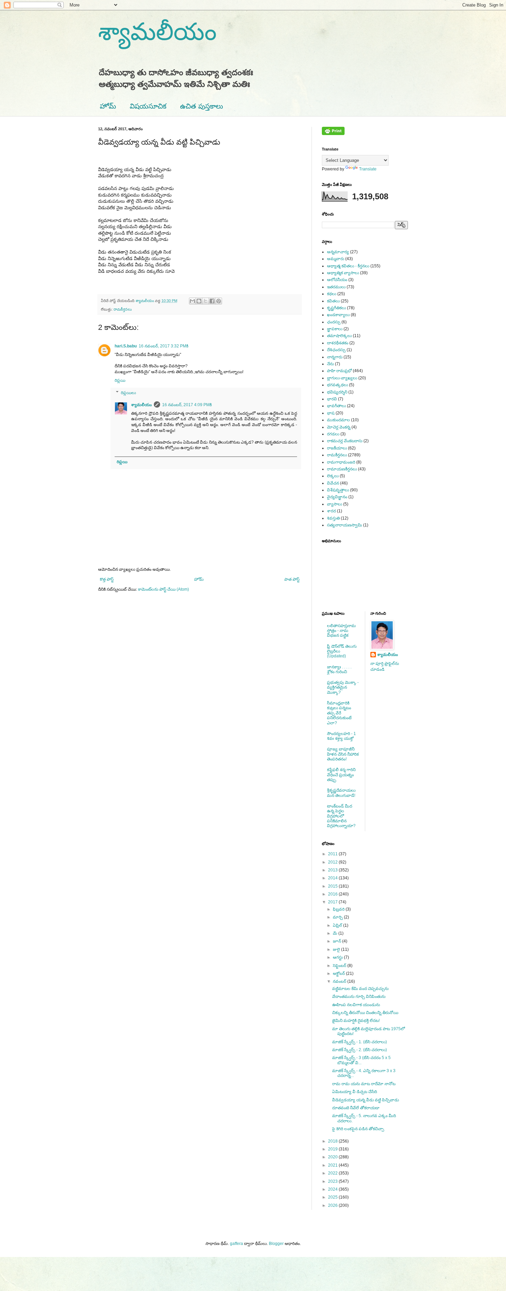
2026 (333, 1205)
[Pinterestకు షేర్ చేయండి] (218, 301)
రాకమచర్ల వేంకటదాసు (344, 440)
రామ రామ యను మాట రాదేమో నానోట (364, 1083)
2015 (333, 886)
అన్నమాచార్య (338, 251)
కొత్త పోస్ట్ (107, 579)
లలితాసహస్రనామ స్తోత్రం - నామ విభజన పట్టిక (341, 630)
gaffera (236, 1243)
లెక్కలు (333, 476)
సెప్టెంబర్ (340, 965)
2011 (333, 854)
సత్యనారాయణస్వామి (344, 525)
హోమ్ (108, 106)
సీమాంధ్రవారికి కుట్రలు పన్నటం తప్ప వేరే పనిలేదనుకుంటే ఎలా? (339, 713)
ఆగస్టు (338, 957)
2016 (333, 894)
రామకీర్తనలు (123, 309)
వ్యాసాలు (334, 504)
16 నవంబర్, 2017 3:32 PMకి (163, 346)
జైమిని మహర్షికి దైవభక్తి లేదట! (356, 1020)
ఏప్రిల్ (338, 925)
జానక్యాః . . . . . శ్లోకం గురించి (339, 669)
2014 (333, 878)
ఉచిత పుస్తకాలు (201, 106)
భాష (331, 413)
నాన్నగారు (334, 357)
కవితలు (333, 301)
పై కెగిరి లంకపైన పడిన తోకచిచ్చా (358, 1128)
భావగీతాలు (336, 405)
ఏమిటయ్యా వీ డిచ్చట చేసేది (354, 1091)
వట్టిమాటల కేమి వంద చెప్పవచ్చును (360, 988)
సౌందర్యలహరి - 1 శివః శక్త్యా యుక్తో (341, 736)
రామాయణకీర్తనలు (342, 469)
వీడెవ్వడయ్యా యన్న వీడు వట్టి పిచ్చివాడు (365, 1100)
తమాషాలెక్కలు (339, 335)
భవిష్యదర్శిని (337, 392)
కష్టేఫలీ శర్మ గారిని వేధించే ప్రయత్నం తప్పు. (341, 774)
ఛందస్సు (333, 322)
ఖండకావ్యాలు (338, 314)
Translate (368, 169)
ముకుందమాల (338, 420)
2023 (333, 1181)
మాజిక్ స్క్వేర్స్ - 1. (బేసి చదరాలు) (359, 1041)
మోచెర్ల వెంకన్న (338, 427)
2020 (333, 1157)
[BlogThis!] (199, 301)
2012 (333, 862)
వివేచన (333, 483)
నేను (330, 363)
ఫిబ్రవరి (339, 909)
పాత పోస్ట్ (291, 579)
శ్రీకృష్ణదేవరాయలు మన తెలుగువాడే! (341, 793)
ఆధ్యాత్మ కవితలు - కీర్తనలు (348, 266)
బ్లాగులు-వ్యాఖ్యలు (342, 378)
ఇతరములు (336, 287)
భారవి (332, 399)
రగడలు (333, 434)
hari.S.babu (126, 346)
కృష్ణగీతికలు (336, 307)
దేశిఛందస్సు (336, 349)
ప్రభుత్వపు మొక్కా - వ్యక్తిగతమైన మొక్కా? (343, 687)
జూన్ (337, 941)
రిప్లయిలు (128, 392)
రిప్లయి (120, 380)
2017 (333, 902)
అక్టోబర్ (339, 973)
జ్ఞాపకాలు (334, 328)
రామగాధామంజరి (341, 462)
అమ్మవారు (335, 258)
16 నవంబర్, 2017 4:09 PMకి (187, 404)
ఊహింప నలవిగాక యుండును (356, 1004)
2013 (333, 870)
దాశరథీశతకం (337, 343)
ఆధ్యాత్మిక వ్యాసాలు (343, 272)
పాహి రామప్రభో (339, 370)
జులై (337, 949)
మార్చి (338, 917)
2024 (333, 1189)
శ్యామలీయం (157, 31)
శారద (331, 511)
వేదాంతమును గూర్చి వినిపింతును (359, 996)
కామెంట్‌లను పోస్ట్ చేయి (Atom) (163, 589)
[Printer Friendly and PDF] (333, 133)
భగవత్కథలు (337, 384)
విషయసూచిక (148, 106)
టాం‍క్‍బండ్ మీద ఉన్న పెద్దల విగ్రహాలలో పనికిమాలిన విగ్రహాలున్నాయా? (341, 816)
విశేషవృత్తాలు (338, 490)
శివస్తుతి (333, 518)
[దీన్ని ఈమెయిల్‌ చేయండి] (192, 301)
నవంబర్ (340, 981)
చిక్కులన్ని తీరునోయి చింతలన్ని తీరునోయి (365, 1012)
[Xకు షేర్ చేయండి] (205, 301)
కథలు (331, 293)
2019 (333, 1149)
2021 (333, 1165)
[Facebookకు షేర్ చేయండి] (212, 301)
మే (335, 933)
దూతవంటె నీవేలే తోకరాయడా (355, 1107)
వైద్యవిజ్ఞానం (337, 496)
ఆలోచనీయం (337, 279)
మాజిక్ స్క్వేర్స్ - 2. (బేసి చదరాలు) (359, 1049)
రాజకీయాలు (337, 448)
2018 (333, 1141)
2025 (333, 1197)
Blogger (276, 1243)
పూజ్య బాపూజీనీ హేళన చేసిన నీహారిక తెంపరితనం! (343, 754)
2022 (333, 1173)
